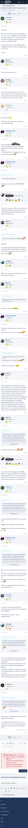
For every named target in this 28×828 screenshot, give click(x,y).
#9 (26, 269)
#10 (26, 291)
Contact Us (3, 808)
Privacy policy (4, 815)
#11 (26, 324)
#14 (26, 425)
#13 (26, 381)
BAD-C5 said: (5, 175)
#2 (26, 68)
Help (2, 818)
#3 (26, 88)
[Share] (24, 26)
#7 (26, 204)
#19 (26, 632)
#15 (26, 468)
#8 (26, 229)
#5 (26, 139)
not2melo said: (6, 296)
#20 (26, 692)
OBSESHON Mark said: (7, 234)
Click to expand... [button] (14, 444)
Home (2, 822)
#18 (26, 603)
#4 (26, 113)
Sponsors (3, 804)
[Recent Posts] (23, 2)
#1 (26, 26)
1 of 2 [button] (9, 13)
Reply (25, 55)
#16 (26, 495)
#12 (26, 348)
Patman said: (5, 430)
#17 (26, 546)
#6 (26, 170)
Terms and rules (5, 811)
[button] (3, 743)
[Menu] (2, 2)
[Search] (26, 2)
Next (14, 13)
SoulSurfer (4, 10)
